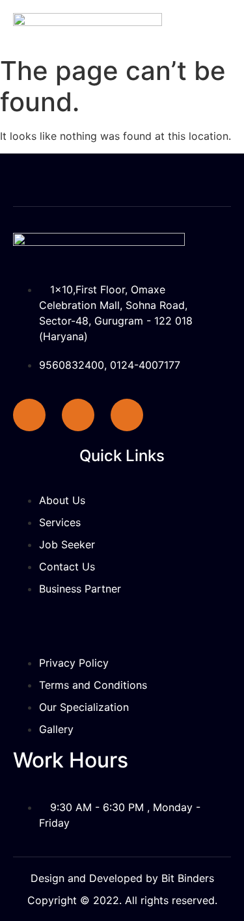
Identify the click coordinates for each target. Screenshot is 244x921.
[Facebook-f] (29, 415)
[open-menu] (221, 14)
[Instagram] (127, 415)
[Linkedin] (78, 415)
